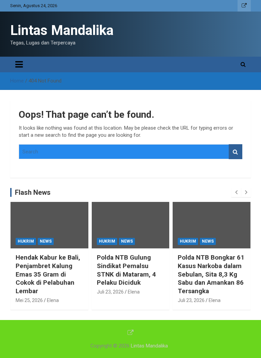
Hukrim (26, 241)
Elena (53, 300)
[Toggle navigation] (19, 64)
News (46, 241)
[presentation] (236, 192)
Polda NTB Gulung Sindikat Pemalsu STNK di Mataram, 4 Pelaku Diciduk (126, 269)
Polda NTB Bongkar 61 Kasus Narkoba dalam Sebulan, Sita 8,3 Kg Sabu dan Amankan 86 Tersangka (211, 274)
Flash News (33, 192)
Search (235, 151)
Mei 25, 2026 (29, 300)
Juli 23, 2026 (110, 292)
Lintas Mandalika (62, 30)
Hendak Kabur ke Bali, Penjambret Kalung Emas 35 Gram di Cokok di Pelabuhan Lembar (48, 274)
